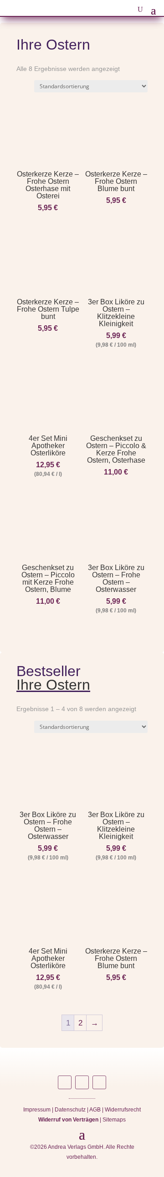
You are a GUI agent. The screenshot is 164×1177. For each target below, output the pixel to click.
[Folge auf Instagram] (65, 1082)
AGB (95, 1109)
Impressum (37, 1109)
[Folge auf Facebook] (82, 1082)
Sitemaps (114, 1119)
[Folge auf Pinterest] (99, 1082)
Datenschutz (70, 1109)
